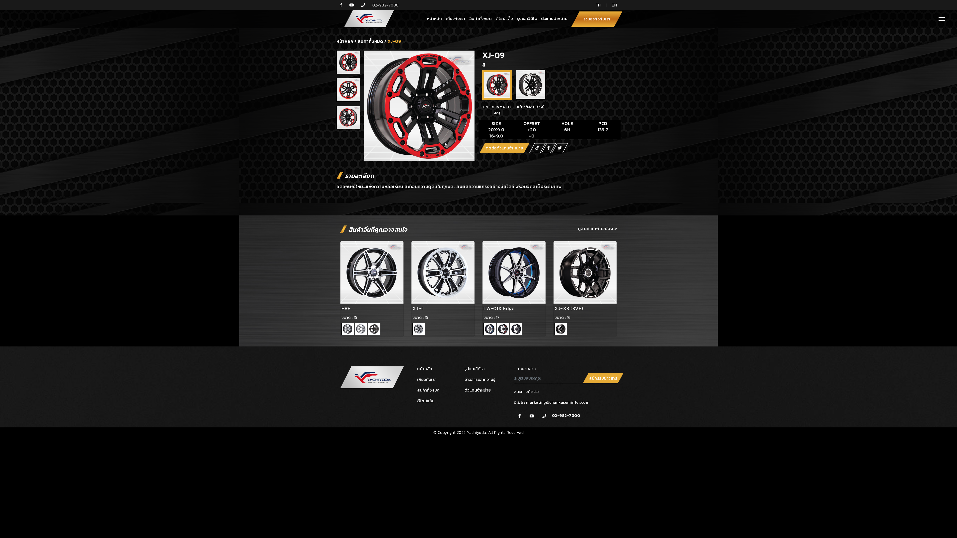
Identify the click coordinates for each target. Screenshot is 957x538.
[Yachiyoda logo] (367, 19)
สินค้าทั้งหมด (480, 18)
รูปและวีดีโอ (527, 18)
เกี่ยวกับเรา (455, 18)
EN (614, 5)
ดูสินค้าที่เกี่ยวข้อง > (597, 228)
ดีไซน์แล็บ (504, 18)
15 (355, 317)
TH (598, 5)
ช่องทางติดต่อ (526, 392)
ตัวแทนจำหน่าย (554, 18)
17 (498, 317)
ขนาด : (347, 317)
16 (569, 317)
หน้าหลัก (434, 18)
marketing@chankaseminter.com (557, 402)
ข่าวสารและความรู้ (480, 379)
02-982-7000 (566, 415)
